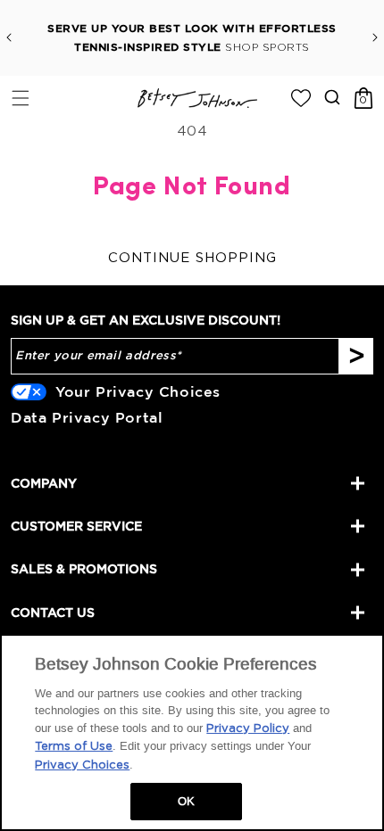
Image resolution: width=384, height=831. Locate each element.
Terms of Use (74, 747)
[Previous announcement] (9, 37)
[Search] (331, 96)
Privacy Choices (82, 765)
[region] (192, 732)
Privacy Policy (247, 729)
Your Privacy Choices (138, 391)
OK (186, 801)
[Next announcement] (375, 37)
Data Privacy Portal (87, 417)
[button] (20, 97)
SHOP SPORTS (267, 47)
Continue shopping (192, 258)
